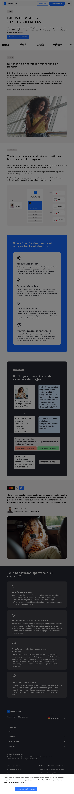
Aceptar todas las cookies (26, 789)
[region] (37, 784)
